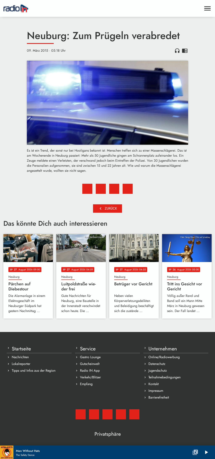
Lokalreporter (21, 363)
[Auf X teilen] (101, 189)
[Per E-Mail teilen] (128, 189)
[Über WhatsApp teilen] (114, 189)
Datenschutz (156, 363)
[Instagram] (107, 414)
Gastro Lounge (90, 357)
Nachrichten (20, 357)
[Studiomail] (81, 414)
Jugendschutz (157, 370)
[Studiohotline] (134, 414)
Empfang (86, 384)
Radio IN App (90, 370)
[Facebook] (94, 414)
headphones (177, 51)
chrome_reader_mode (185, 51)
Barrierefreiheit (158, 397)
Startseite (21, 348)
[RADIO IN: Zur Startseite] (102, 8)
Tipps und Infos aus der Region (33, 370)
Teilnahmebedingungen (164, 377)
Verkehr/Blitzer (90, 377)
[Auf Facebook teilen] (87, 189)
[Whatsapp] (121, 414)
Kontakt (153, 384)
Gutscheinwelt (90, 363)
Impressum (155, 390)
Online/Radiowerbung (164, 357)
